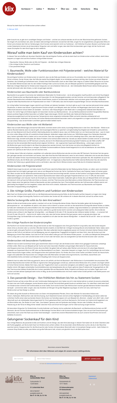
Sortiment (25, 9)
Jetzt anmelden (93, 359)
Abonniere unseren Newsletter (58, 347)
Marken (51, 9)
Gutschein (85, 9)
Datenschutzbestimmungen (54, 363)
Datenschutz (93, 378)
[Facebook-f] (107, 8)
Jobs (75, 9)
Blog (96, 9)
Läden (39, 9)
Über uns (65, 9)
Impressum (92, 376)
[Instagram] (111, 8)
